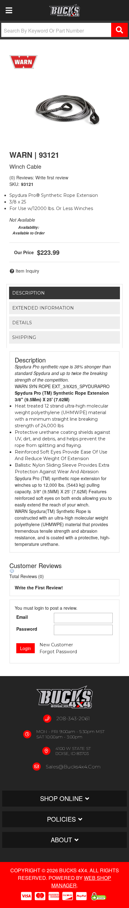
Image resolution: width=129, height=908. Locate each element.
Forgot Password (58, 651)
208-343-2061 (73, 718)
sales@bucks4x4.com (73, 767)
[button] (64, 30)
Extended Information (43, 308)
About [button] (61, 839)
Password (26, 629)
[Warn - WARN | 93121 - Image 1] (64, 105)
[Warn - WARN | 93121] (23, 62)
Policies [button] (61, 818)
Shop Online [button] (61, 798)
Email (22, 617)
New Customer (56, 645)
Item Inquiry (27, 271)
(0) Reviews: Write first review (38, 177)
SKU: (14, 184)
